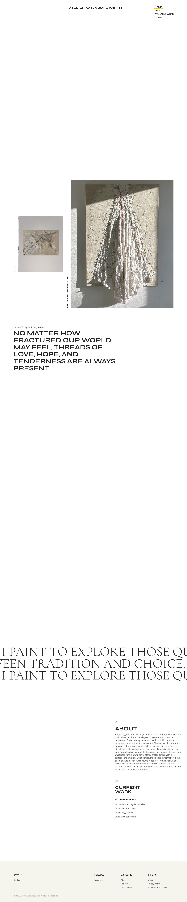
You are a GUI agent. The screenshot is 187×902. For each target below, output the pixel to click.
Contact (17, 880)
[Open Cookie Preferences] (4, 899)
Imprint (151, 880)
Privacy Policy (154, 884)
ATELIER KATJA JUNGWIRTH (95, 7)
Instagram (98, 880)
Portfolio (124, 884)
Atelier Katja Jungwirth (30, 896)
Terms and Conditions (157, 888)
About (126, 728)
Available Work (127, 888)
